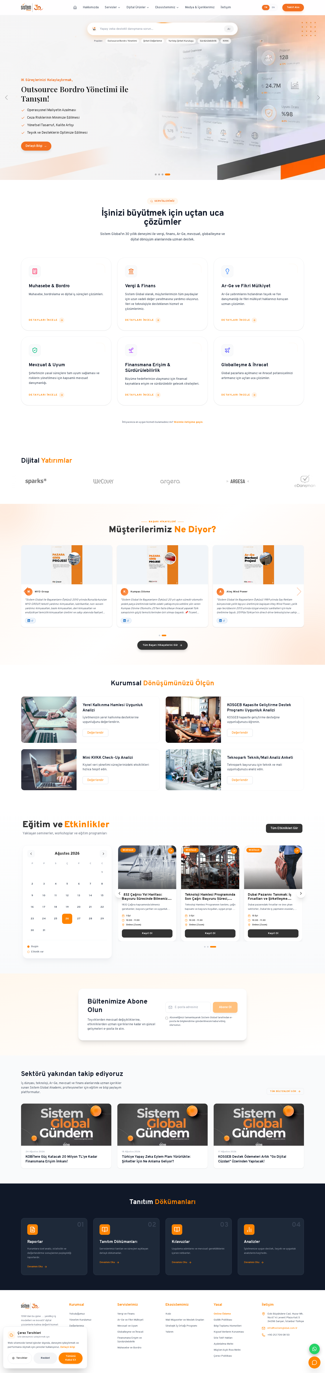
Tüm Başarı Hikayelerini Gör (160, 645)
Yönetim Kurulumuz (80, 1319)
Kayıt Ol (147, 933)
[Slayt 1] (207, 947)
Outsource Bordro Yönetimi (122, 40)
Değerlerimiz (76, 1326)
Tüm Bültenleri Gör (283, 1091)
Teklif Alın (293, 7)
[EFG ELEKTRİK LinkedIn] (30, 620)
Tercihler (21, 1358)
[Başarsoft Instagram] (126, 620)
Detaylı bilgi (67, 1347)
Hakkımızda (91, 7)
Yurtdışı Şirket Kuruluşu (181, 40)
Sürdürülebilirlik (208, 40)
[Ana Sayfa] (75, 7)
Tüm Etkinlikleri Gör (284, 828)
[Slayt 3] (215, 947)
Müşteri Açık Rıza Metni (227, 1350)
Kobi (168, 1313)
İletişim (226, 7)
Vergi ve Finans (126, 1313)
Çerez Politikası (223, 1356)
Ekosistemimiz (165, 7)
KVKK (226, 40)
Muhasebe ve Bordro (129, 1347)
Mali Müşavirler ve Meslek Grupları (185, 1319)
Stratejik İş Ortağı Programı (181, 1326)
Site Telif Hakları (223, 1338)
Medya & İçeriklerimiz (200, 7)
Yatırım (169, 1332)
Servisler (111, 7)
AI (228, 28)
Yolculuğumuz (77, 1313)
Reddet (45, 1358)
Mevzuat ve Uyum (127, 1326)
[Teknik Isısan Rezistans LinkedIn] (222, 620)
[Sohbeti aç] (314, 1362)
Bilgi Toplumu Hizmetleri (227, 1326)
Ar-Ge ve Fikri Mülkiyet (130, 1319)
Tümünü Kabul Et (70, 1358)
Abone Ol (225, 1007)
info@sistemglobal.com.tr (282, 1328)
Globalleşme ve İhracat (130, 1332)
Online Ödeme (222, 1313)
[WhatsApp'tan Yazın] (314, 1349)
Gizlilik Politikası (223, 1319)
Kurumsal (76, 1305)
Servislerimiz (127, 1305)
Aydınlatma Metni (223, 1344)
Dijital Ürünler (136, 7)
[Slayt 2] (212, 947)
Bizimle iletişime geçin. (188, 422)
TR (265, 7)
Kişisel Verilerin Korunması (229, 1332)
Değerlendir (95, 733)
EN (273, 7)
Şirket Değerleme (152, 40)
